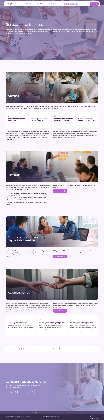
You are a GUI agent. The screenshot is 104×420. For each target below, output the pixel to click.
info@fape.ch (10, 392)
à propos (28, 3)
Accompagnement (19, 292)
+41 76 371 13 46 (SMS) (25, 392)
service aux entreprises (71, 3)
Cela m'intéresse (59, 191)
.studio (57, 416)
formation (40, 3)
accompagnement (53, 3)
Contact (93, 4)
